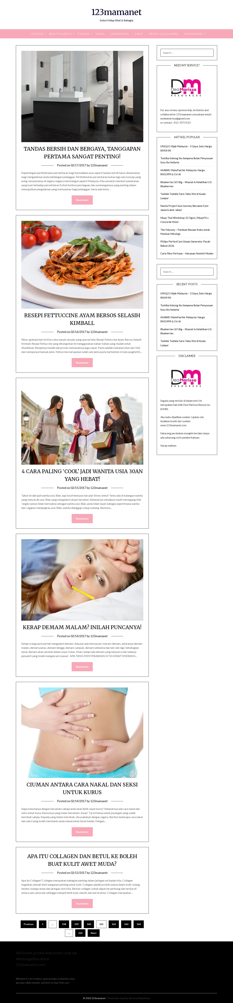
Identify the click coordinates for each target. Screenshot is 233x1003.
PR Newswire (193, 33)
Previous (29, 924)
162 (114, 924)
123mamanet (116, 12)
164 (139, 924)
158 (64, 924)
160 (89, 924)
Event (139, 33)
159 (76, 924)
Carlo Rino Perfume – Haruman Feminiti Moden (186, 253)
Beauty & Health (60, 33)
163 (126, 924)
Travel (100, 33)
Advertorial (120, 33)
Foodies (83, 33)
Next (94, 933)
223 (80, 933)
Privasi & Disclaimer (163, 33)
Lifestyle (37, 33)
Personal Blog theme (139, 998)
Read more (82, 200)
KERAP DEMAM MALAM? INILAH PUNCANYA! (82, 627)
